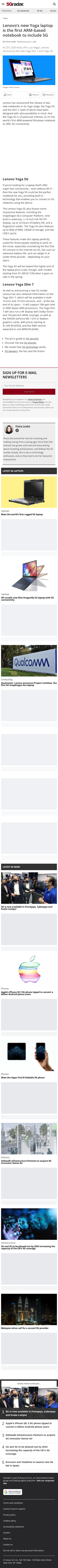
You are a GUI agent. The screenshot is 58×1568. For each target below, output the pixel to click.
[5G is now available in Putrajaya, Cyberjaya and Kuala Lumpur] (29, 1403)
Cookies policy (9, 1520)
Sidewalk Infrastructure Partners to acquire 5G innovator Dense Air (30, 1437)
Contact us (8, 1544)
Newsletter (50, 95)
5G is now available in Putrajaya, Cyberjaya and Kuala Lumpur (30, 1413)
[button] (3, 4)
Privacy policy (9, 1515)
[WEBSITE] (18, 430)
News (5, 18)
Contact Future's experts (14, 1509)
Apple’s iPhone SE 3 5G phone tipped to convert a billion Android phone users (29, 1425)
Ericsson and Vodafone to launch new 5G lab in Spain (29, 1464)
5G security (32, 338)
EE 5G (39, 10)
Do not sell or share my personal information (23, 1550)
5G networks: (23, 10)
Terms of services (35, 399)
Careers (6, 1532)
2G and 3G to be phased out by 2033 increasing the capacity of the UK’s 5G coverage (28, 1450)
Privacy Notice (38, 402)
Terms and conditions (13, 1503)
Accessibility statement (13, 1526)
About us (7, 1538)
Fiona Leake (10, 41)
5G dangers (11, 351)
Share (9, 95)
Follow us (35, 95)
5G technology (30, 347)
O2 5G (53, 10)
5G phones (30, 342)
